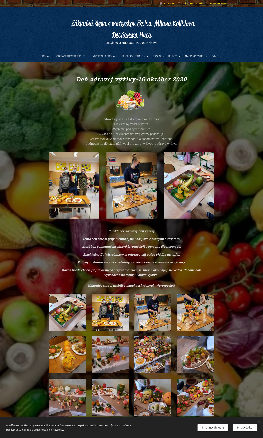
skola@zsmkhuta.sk (192, 3)
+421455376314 (218, 3)
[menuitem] (47, 56)
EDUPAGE (169, 3)
